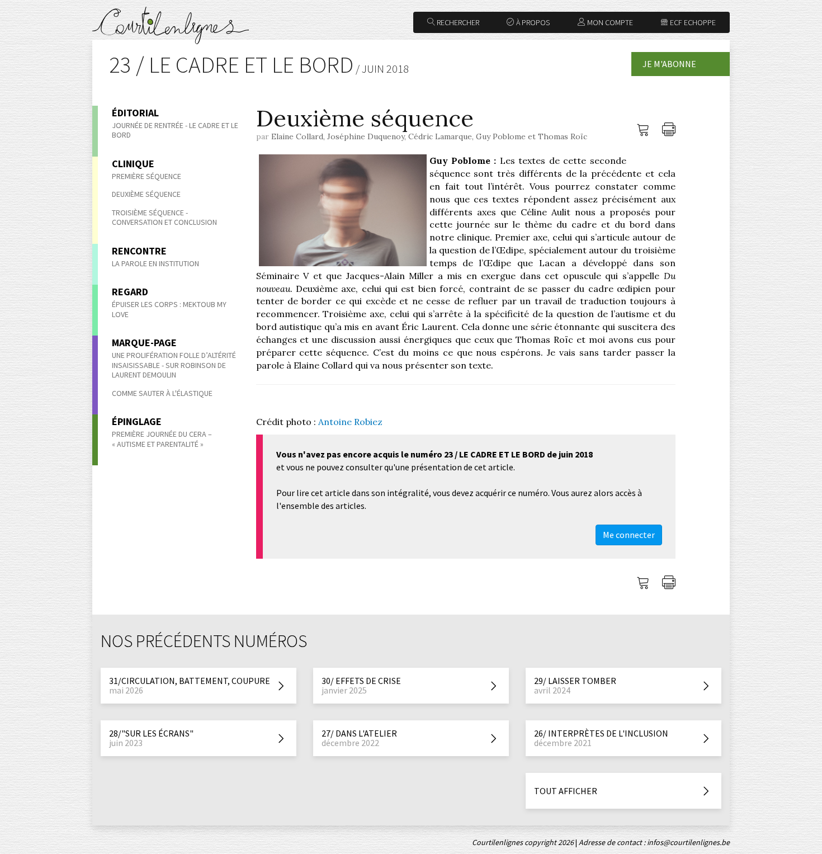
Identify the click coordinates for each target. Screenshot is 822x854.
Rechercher (457, 22)
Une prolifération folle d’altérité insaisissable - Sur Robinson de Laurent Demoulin (174, 365)
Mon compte (609, 22)
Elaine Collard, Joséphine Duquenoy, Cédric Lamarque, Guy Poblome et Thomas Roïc (429, 136)
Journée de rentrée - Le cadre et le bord (175, 130)
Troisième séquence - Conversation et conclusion (164, 217)
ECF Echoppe (692, 22)
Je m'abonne (669, 63)
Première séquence (146, 176)
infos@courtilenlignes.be (688, 842)
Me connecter (629, 534)
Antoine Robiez (350, 421)
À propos (532, 22)
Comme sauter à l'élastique (162, 393)
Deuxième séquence (146, 194)
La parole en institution (155, 263)
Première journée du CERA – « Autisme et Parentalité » (162, 439)
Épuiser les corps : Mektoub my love (169, 309)
